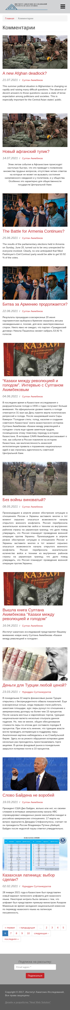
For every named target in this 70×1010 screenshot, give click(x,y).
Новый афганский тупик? (26, 151)
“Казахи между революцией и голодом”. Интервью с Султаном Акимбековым (33, 385)
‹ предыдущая (27, 927)
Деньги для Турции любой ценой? (34, 685)
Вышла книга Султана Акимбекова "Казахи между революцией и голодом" (28, 614)
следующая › (41, 933)
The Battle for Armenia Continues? (33, 231)
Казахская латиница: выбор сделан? (29, 877)
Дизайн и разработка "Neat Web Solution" (28, 1002)
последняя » (12, 939)
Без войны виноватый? (24, 499)
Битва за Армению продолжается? (35, 304)
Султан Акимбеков (32, 80)
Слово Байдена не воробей (28, 795)
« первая (10, 927)
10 (28, 933)
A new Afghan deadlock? (25, 73)
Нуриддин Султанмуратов (36, 692)
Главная (9, 18)
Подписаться (35, 975)
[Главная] (26, 6)
